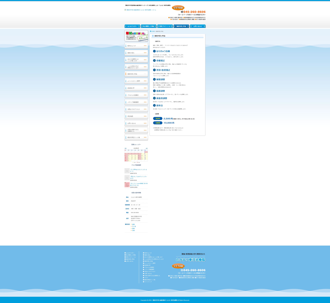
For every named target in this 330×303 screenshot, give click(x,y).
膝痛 (133, 228)
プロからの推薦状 (133, 95)
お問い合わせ (198, 26)
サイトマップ (148, 281)
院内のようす (132, 46)
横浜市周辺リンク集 (134, 137)
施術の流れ (131, 53)
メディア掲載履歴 (133, 102)
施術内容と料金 (181, 26)
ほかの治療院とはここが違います (133, 59)
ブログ (146, 277)
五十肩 (134, 226)
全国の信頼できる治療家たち (133, 130)
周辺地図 (130, 116)
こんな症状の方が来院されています (133, 67)
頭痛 (133, 230)
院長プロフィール (165, 26)
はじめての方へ (132, 26)
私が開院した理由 (148, 26)
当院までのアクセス (134, 109)
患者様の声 (131, 88)
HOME (153, 31)
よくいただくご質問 (134, 81)
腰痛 (133, 224)
